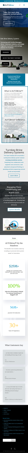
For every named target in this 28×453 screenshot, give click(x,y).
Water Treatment (7, 410)
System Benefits (14, 209)
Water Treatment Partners (11, 58)
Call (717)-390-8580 (9, 1)
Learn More (9, 23)
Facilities (5, 63)
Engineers (6, 52)
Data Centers (6, 414)
